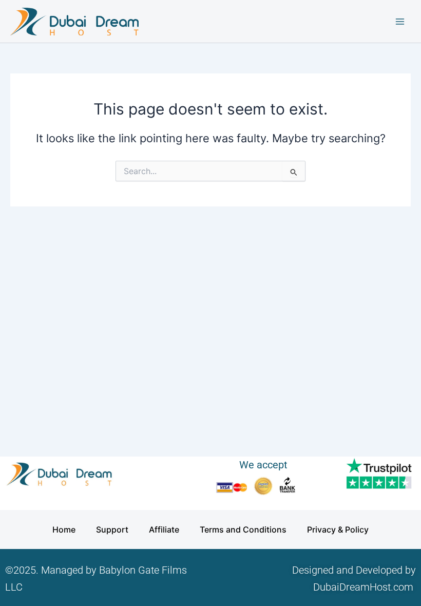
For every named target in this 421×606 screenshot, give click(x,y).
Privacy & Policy (338, 529)
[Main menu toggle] (400, 21)
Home (63, 529)
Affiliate (164, 529)
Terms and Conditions (243, 529)
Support (112, 529)
